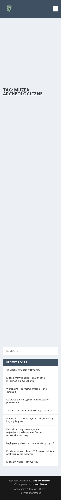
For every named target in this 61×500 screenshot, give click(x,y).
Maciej (15, 144)
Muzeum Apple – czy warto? (22, 461)
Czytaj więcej (16, 167)
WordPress (41, 484)
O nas (42, 488)
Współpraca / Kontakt (25, 488)
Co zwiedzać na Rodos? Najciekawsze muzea (23, 137)
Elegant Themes (41, 480)
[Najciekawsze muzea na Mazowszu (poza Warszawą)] (30, 196)
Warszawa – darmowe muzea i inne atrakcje (26, 390)
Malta (36, 305)
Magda (15, 305)
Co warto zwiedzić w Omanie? (23, 369)
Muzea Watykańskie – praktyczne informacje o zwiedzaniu (25, 379)
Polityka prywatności (30, 492)
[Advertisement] (30, 49)
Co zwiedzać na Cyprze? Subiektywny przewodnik (27, 401)
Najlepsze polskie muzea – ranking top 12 (30, 443)
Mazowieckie (40, 227)
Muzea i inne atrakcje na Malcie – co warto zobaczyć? (30, 298)
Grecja (35, 144)
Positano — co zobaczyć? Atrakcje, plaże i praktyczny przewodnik (30, 452)
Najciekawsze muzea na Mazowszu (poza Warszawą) (27, 220)
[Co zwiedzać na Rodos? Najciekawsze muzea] (30, 114)
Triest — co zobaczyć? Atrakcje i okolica (29, 410)
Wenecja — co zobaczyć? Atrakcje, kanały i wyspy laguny (30, 420)
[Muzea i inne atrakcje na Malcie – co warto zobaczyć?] (30, 277)
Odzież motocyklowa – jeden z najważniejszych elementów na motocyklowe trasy (24, 432)
